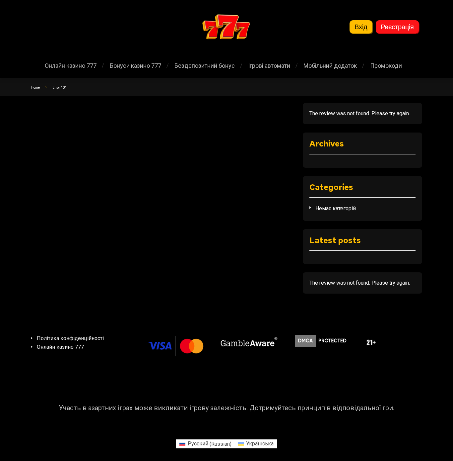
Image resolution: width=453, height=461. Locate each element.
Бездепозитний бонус (204, 65)
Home (35, 87)
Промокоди (386, 65)
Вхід (361, 27)
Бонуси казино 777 (135, 65)
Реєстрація (397, 27)
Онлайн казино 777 (71, 65)
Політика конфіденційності (70, 338)
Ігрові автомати (269, 65)
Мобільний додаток (330, 65)
